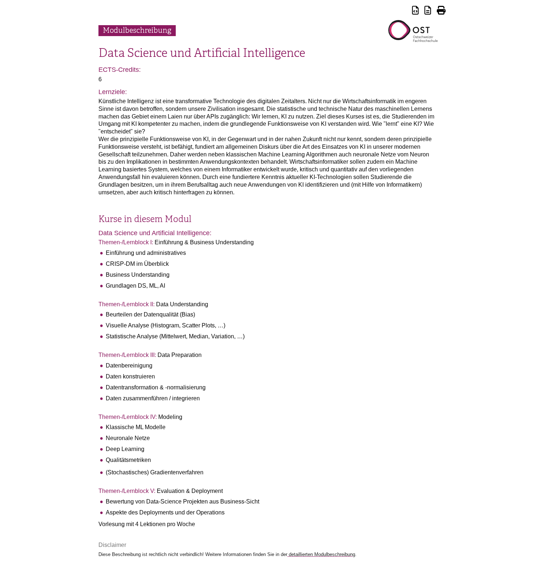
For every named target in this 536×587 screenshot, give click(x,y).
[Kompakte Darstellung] (415, 11)
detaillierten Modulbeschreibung (321, 554)
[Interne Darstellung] (428, 11)
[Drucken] (441, 11)
